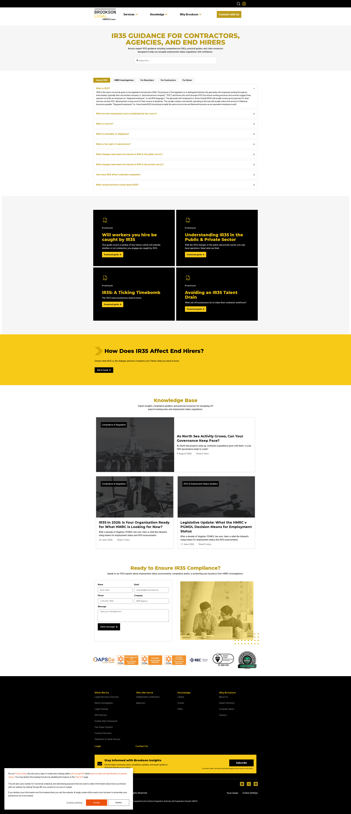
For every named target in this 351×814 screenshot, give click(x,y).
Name (100, 584)
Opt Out (79, 777)
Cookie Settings (250, 793)
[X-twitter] (249, 784)
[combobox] (175, 60)
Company (138, 595)
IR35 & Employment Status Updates (200, 484)
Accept (97, 803)
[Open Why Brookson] (200, 14)
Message (102, 606)
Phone (101, 595)
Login (98, 746)
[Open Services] (136, 14)
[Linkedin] (256, 784)
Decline (118, 803)
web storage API (77, 774)
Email (136, 584)
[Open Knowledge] (166, 14)
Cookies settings (74, 803)
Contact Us (141, 746)
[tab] (101, 80)
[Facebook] (242, 784)
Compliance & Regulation (114, 424)
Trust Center (232, 793)
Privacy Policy (21, 774)
